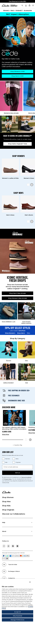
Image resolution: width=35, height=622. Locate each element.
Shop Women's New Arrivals (17, 298)
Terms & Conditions (26, 477)
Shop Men (6, 502)
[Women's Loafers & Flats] (10, 167)
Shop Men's (21, 333)
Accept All (17, 612)
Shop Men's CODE (17, 76)
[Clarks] (9, 5)
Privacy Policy (8, 479)
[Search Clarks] (22, 5)
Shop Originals (8, 510)
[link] (14, 423)
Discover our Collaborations (13, 514)
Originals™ (19, 10)
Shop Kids (6, 506)
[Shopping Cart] (29, 5)
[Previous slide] (28, 184)
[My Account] (26, 5)
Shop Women (8, 497)
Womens (7, 458)
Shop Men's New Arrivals (17, 293)
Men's (12, 10)
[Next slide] (31, 184)
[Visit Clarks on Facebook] (4, 546)
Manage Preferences (17, 619)
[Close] (30, 582)
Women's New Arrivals (11, 113)
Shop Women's (10, 333)
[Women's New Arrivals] (11, 96)
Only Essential (17, 616)
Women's (6, 10)
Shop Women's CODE (17, 71)
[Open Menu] (33, 5)
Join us (17, 473)
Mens (17, 458)
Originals (18, 462)
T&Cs (28, 333)
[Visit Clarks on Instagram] (8, 546)
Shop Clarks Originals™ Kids (17, 144)
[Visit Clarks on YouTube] (17, 546)
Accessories (28, 10)
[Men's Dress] (10, 204)
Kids (6, 462)
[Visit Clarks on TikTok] (13, 546)
